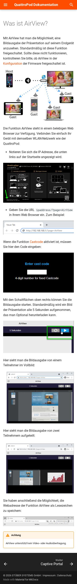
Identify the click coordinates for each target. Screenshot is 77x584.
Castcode (36, 242)
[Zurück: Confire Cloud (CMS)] (5, 563)
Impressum (49, 575)
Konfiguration (12, 63)
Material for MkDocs (26, 579)
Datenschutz (64, 575)
